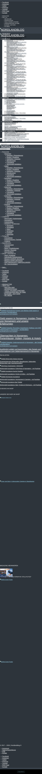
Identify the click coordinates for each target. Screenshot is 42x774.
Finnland (7, 86)
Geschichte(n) (10, 129)
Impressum (5, 748)
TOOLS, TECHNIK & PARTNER (11, 21)
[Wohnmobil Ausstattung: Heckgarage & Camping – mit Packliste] (10, 376)
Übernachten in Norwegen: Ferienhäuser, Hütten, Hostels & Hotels (20, 337)
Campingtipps (9, 97)
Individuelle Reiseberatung (15, 134)
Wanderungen (12, 47)
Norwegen (8, 40)
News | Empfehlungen (13, 121)
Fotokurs (8, 120)
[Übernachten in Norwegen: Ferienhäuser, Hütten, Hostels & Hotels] (21, 330)
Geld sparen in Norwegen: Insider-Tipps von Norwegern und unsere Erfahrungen (21, 321)
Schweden (8, 79)
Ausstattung (9, 101)
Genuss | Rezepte (11, 128)
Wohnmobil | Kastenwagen (14, 99)
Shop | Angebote (10, 133)
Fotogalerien (9, 117)
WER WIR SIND (7, 18)
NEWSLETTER (5, 15)
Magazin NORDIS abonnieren (15, 130)
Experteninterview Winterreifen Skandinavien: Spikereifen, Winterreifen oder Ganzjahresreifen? (18, 362)
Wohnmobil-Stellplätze (16, 50)
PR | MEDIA (7, 26)
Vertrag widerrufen (21, 771)
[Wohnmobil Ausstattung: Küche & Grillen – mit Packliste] (11, 371)
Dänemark (8, 71)
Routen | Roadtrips (14, 38)
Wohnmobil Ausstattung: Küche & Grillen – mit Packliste (17, 374)
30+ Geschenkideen (11, 140)
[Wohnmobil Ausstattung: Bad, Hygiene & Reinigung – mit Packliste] (11, 382)
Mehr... (4, 267)
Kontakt (4, 753)
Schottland (9, 63)
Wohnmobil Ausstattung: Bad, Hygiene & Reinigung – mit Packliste (20, 385)
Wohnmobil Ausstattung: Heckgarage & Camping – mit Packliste (20, 379)
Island (6, 52)
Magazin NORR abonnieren (14, 137)
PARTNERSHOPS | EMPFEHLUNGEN (16, 139)
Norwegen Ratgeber (8, 314)
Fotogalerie (12, 48)
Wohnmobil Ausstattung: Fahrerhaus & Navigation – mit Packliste (20, 368)
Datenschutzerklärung (9, 750)
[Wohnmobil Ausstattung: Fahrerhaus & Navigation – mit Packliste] (11, 366)
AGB (3, 751)
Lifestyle (8, 125)
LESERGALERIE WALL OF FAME (11, 23)
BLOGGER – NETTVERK (10, 24)
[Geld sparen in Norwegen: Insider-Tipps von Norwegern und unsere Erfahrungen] (21, 312)
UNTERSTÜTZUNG (8, 20)
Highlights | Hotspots (15, 40)
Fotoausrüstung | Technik (15, 113)
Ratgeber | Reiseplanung (16, 42)
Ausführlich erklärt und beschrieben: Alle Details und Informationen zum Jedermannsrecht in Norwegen (20, 350)
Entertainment (10, 123)
